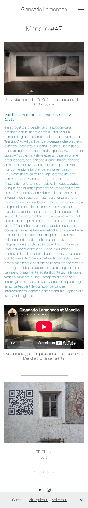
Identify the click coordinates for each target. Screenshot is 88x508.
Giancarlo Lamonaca (44, 9)
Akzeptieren (38, 499)
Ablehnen (59, 499)
